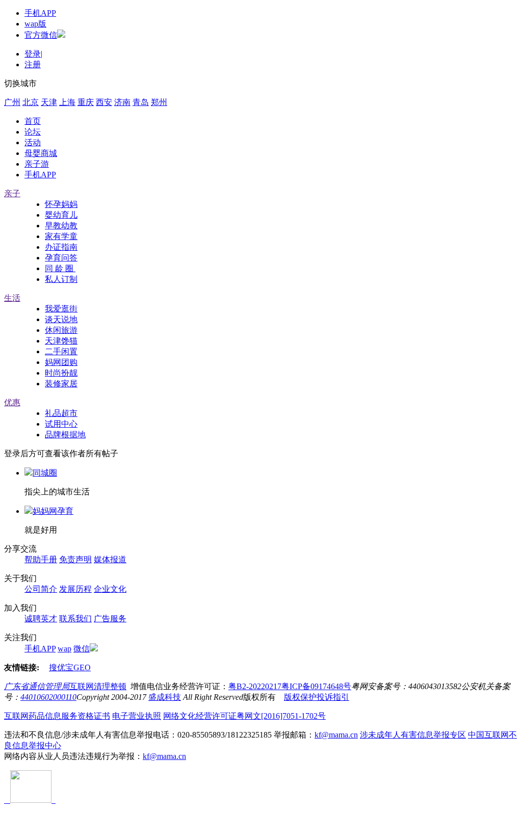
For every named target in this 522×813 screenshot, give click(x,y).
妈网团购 (61, 362)
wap (64, 648)
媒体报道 (110, 559)
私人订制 (61, 279)
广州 (12, 102)
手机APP (40, 13)
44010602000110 (48, 697)
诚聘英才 (40, 618)
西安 (104, 102)
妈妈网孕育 (53, 511)
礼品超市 (61, 413)
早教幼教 (61, 225)
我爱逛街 (61, 308)
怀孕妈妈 (61, 204)
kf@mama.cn (336, 734)
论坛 (32, 131)
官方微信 (40, 35)
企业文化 (110, 589)
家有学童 (61, 236)
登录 (32, 53)
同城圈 (45, 472)
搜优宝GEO (70, 667)
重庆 (85, 102)
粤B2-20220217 (254, 686)
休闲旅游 (61, 330)
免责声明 (75, 559)
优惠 (12, 402)
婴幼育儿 (61, 215)
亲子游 (36, 164)
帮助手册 (40, 559)
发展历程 (75, 589)
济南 (122, 102)
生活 (12, 298)
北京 (30, 102)
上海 (67, 102)
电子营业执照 (136, 716)
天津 (49, 102)
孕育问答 (61, 257)
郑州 (159, 102)
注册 (32, 64)
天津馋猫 (61, 340)
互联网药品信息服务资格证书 (57, 716)
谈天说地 (61, 319)
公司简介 (40, 589)
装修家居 (61, 383)
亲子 (12, 193)
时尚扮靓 (61, 373)
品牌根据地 (65, 434)
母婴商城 (40, 153)
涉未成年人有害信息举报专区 (413, 734)
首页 (32, 121)
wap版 (35, 23)
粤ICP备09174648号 (316, 686)
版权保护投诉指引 (316, 697)
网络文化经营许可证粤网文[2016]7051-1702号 (244, 716)
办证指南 (61, 247)
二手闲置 (61, 351)
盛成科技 (164, 697)
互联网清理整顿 (97, 686)
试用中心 (61, 423)
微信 (81, 648)
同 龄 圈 (60, 268)
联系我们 (75, 618)
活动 (32, 142)
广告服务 (110, 618)
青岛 (141, 102)
